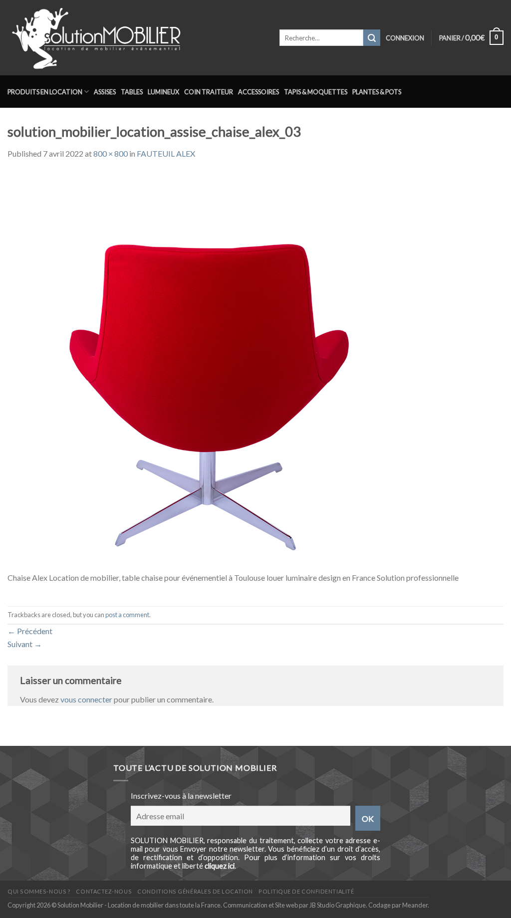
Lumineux (163, 92)
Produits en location (44, 92)
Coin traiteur (208, 92)
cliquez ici (220, 866)
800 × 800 (110, 153)
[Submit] (371, 37)
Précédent (29, 631)
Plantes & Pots (376, 92)
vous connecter (86, 699)
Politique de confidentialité (306, 891)
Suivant (24, 644)
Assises (105, 92)
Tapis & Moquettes (315, 92)
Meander (415, 905)
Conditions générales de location (195, 891)
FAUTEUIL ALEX (166, 153)
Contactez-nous (104, 891)
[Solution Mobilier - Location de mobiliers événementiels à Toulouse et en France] (135, 37)
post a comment (127, 615)
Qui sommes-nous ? (38, 891)
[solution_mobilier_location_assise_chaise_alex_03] (207, 370)
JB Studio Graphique (337, 905)
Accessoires (258, 92)
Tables (132, 92)
